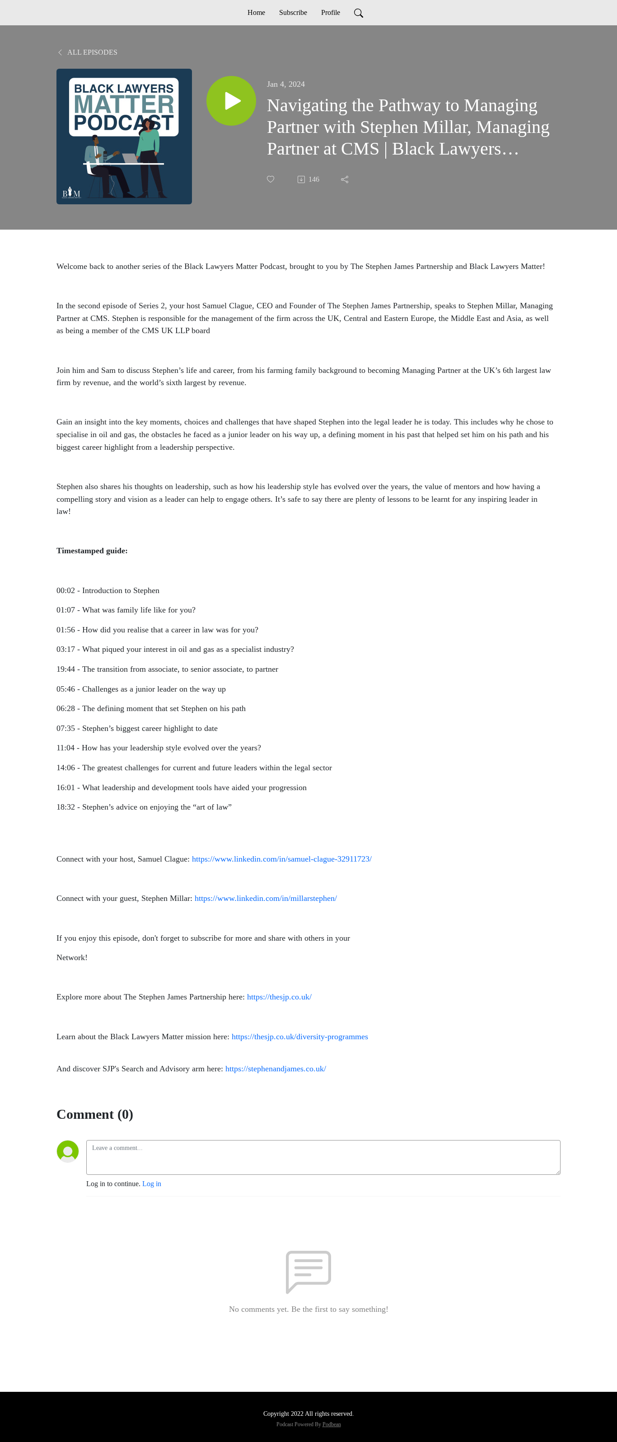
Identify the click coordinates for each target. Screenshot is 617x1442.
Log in (151, 1184)
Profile (330, 12)
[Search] (359, 13)
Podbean (332, 1424)
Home (256, 12)
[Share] (345, 179)
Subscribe (293, 12)
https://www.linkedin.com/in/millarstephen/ (266, 898)
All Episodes (91, 52)
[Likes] (271, 179)
